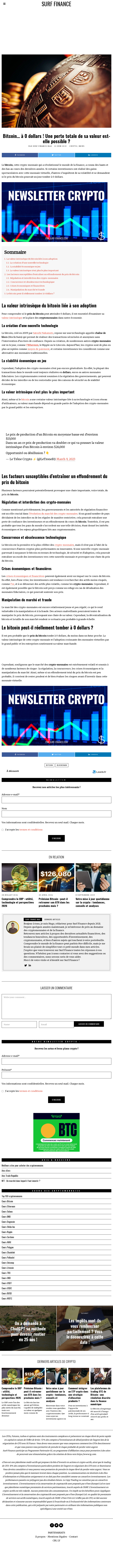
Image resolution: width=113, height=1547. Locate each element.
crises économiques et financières (25, 576)
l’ (32, 345)
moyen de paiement (38, 349)
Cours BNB (6, 1216)
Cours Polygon (8, 1247)
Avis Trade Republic (10, 1175)
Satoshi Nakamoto (43, 333)
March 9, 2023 (65, 459)
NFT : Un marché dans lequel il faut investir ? (21, 1181)
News (82, 146)
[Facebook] (52, 1525)
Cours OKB (6, 1278)
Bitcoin (49, 765)
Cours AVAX (6, 1242)
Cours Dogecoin (8, 1221)
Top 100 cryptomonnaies (12, 1196)
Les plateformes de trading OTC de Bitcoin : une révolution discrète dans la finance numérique (101, 1396)
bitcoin (25, 399)
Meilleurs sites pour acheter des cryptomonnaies (22, 1165)
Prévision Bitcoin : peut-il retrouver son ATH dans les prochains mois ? (54, 902)
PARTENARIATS (56, 1532)
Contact (73, 1536)
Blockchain (62, 765)
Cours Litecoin (8, 1267)
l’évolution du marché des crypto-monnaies (53, 513)
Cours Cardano (8, 1237)
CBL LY (56, 1540)
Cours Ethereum (8, 1206)
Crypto (73, 146)
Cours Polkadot (8, 1257)
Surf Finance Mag (42, 146)
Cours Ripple (7, 1232)
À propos (40, 1536)
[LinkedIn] (30, 965)
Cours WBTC (7, 1298)
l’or (12, 584)
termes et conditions (31, 829)
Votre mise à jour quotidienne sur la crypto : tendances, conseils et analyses (92, 902)
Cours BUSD (7, 1293)
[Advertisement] (56, 28)
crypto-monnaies (64, 544)
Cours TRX (6, 1273)
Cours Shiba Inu (8, 1227)
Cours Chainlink (8, 1252)
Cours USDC (7, 1288)
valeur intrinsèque (12, 317)
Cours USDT (7, 1283)
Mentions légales (57, 1536)
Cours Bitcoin (7, 1201)
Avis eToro (6, 1170)
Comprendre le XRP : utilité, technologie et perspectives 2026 (18, 902)
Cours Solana (7, 1211)
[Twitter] (26, 965)
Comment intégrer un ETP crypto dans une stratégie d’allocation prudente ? (78, 1394)
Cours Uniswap (8, 1262)
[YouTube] (61, 1525)
